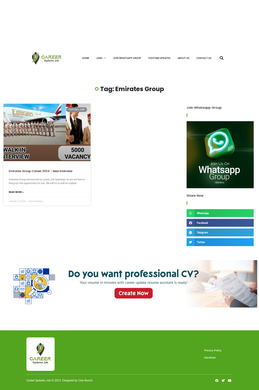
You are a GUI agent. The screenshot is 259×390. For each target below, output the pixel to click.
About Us (183, 58)
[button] (220, 213)
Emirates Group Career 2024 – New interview (40, 171)
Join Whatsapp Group (127, 58)
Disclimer (210, 357)
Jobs (99, 58)
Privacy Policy (212, 350)
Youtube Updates (159, 58)
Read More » (16, 192)
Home (85, 58)
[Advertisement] (105, 24)
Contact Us (203, 58)
